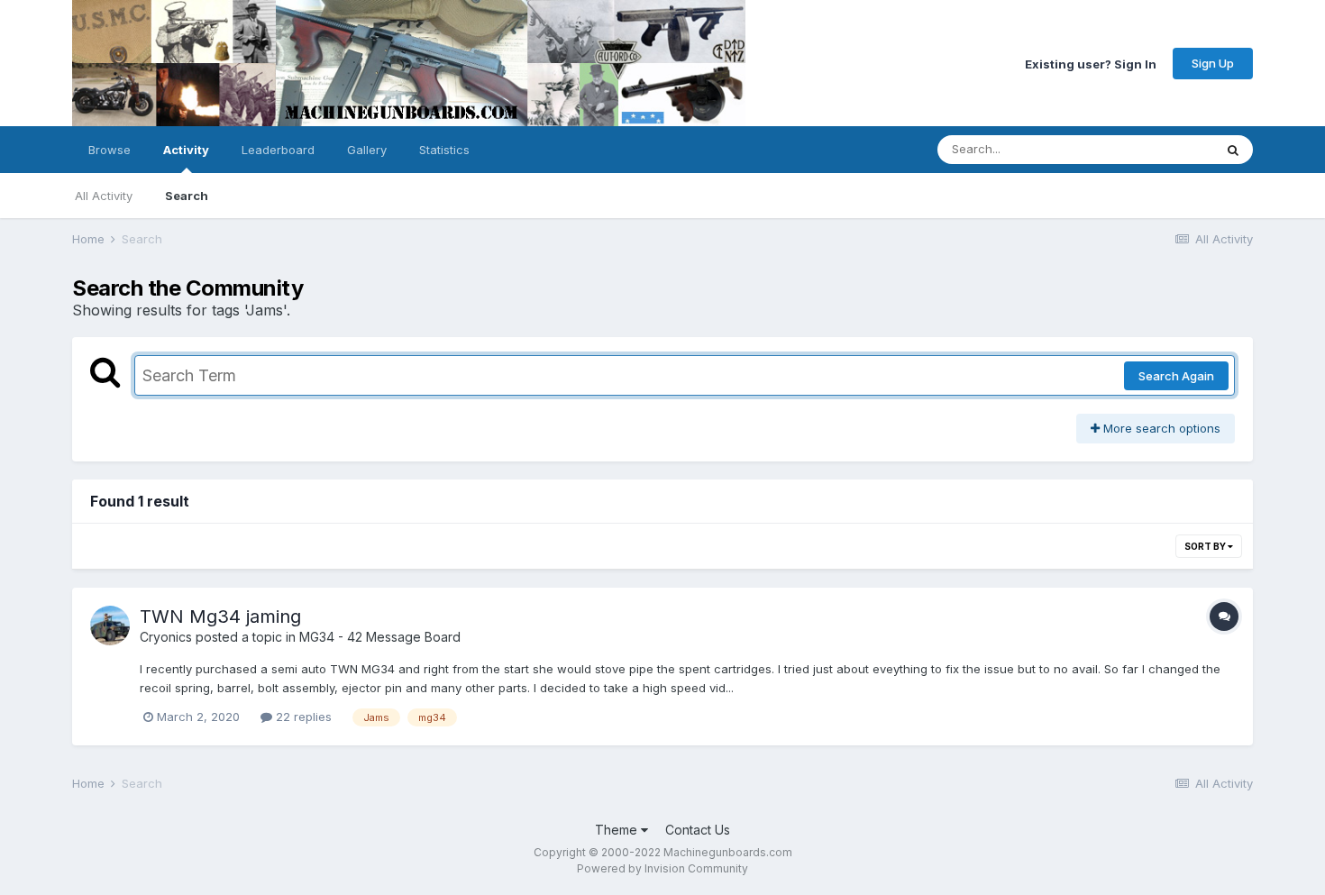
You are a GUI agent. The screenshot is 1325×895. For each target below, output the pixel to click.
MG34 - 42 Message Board (380, 636)
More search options (1160, 428)
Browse (109, 149)
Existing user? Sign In (1090, 63)
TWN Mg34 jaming (220, 616)
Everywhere (1157, 149)
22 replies (302, 716)
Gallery (367, 149)
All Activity (103, 195)
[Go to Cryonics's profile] (110, 625)
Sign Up (1213, 63)
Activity (186, 149)
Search (186, 195)
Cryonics (166, 636)
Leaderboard (278, 149)
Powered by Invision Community (662, 868)
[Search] (1233, 149)
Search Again (1176, 376)
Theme (618, 829)
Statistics (444, 149)
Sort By (1206, 546)
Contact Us (697, 829)
